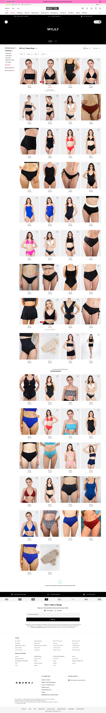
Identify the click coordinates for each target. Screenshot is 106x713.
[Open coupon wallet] (83, 8)
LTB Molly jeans (75, 645)
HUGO (73, 656)
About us (24, 708)
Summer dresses (76, 650)
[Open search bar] (99, 13)
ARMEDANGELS (38, 656)
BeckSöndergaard (19, 658)
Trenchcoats (75, 643)
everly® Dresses (19, 650)
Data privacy (41, 708)
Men (13, 8)
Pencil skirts (37, 647)
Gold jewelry (37, 650)
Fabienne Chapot (38, 663)
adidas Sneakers (38, 641)
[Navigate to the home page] (23, 677)
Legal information (61, 708)
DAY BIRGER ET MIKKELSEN (21, 661)
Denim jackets (18, 647)
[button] (87, 48)
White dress (37, 643)
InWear (35, 665)
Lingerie (55, 643)
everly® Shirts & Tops (58, 645)
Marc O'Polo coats (57, 641)
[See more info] (29, 89)
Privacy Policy (30, 625)
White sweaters (76, 641)
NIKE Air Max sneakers (20, 645)
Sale (28, 54)
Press (30, 708)
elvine (54, 661)
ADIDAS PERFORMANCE (58, 656)
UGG (16, 663)
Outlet (8, 4)
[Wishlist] (96, 8)
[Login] (87, 8)
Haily (16, 665)
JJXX (54, 665)
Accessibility (71, 708)
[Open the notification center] (91, 8)
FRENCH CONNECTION (77, 661)
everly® (17, 656)
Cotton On (55, 658)
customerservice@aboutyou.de (38, 627)
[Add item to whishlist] (37, 60)
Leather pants (56, 647)
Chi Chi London (37, 658)
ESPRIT (36, 661)
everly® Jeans (75, 647)
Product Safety (80, 708)
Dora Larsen (75, 658)
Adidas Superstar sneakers (40, 645)
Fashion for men (57, 650)
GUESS (55, 663)
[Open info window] (100, 2)
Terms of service (51, 708)
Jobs (35, 708)
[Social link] (17, 683)
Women (7, 8)
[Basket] (100, 8)
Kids (18, 8)
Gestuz (74, 663)
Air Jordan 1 (18, 641)
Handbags (17, 643)
